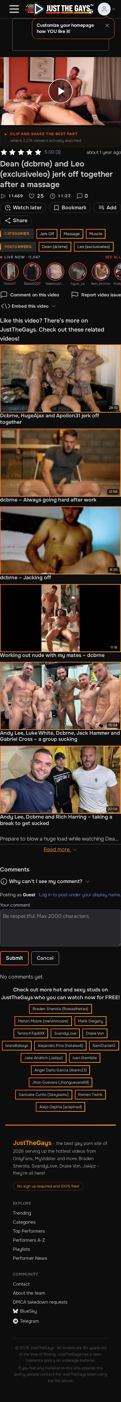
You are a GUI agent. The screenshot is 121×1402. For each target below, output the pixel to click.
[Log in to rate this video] (21, 152)
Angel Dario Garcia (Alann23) (61, 1070)
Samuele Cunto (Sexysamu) (44, 1094)
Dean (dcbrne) (55, 246)
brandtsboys (16, 1045)
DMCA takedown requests (40, 1302)
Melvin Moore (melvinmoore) (43, 1021)
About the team (29, 1293)
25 (40, 196)
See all (113, 257)
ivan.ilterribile (85, 1057)
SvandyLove (65, 1033)
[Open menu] (14, 9)
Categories (24, 1222)
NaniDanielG (104, 1045)
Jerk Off (47, 233)
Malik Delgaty (90, 1021)
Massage (72, 233)
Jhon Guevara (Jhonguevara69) (60, 1082)
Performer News (30, 1258)
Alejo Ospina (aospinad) (60, 1106)
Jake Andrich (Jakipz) (43, 1057)
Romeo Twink (90, 1094)
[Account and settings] (107, 9)
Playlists (21, 1249)
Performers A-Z (29, 1240)
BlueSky (28, 1311)
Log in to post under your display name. (80, 895)
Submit (14, 958)
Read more (57, 849)
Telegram (29, 1321)
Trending (22, 1213)
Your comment (15, 905)
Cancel (45, 958)
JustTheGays (32, 1143)
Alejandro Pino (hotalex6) (60, 1045)
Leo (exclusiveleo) (93, 246)
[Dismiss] (107, 25)
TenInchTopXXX (31, 1033)
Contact (21, 1284)
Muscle (95, 233)
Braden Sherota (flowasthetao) (60, 1008)
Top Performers (29, 1231)
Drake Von (95, 1033)
